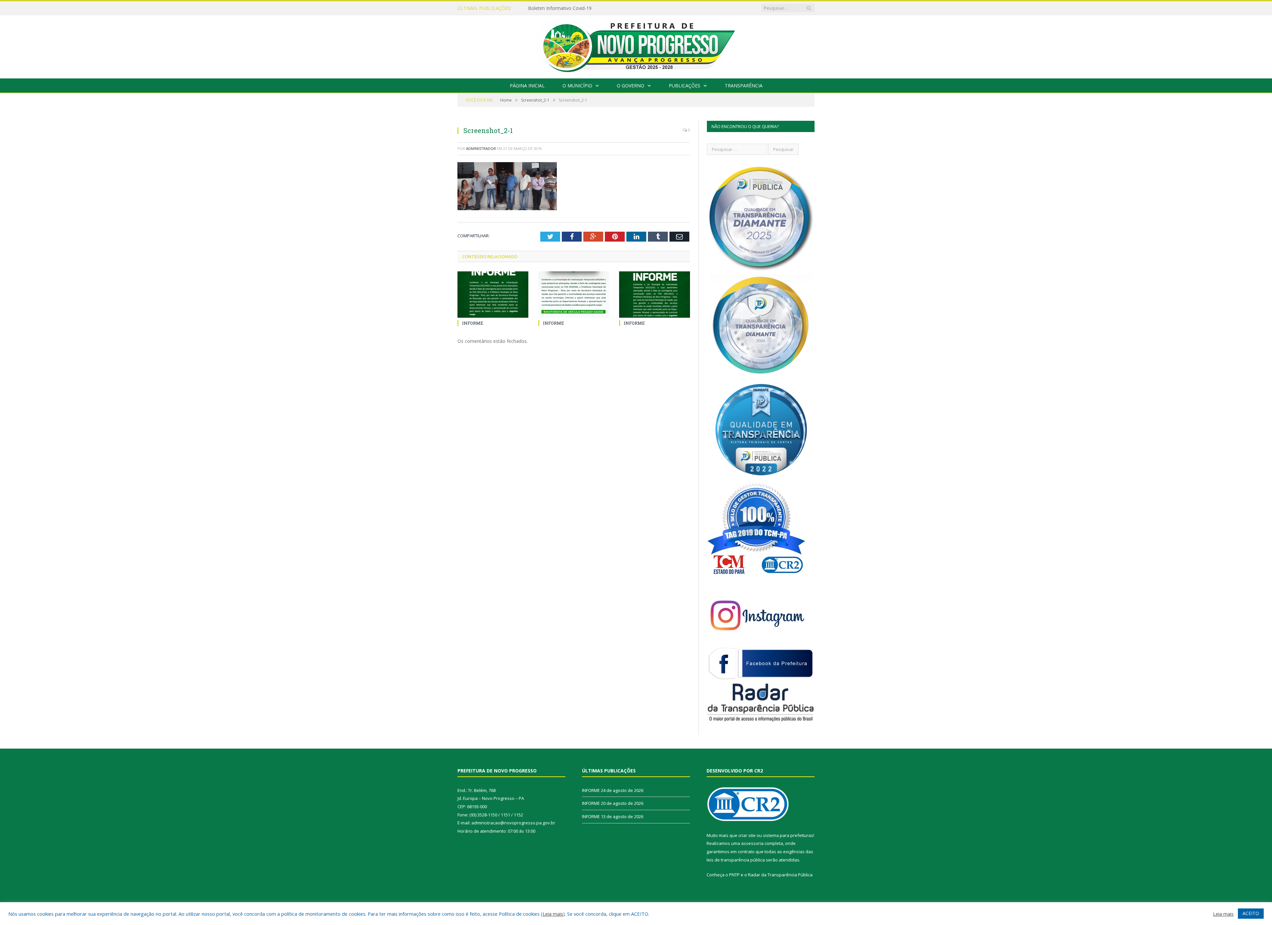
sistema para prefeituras (788, 835)
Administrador (481, 148)
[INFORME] (492, 294)
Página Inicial (527, 85)
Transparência (744, 85)
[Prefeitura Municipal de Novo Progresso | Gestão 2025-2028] (636, 45)
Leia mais (553, 914)
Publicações (684, 85)
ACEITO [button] (1251, 913)
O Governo (630, 85)
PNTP (734, 875)
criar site (747, 835)
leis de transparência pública (736, 860)
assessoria (752, 843)
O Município (577, 85)
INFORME (538, 8)
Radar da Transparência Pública (780, 875)
